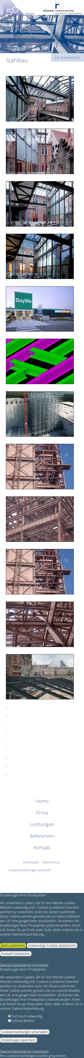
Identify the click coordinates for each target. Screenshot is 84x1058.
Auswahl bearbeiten (15, 953)
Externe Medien (23, 1020)
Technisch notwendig (26, 1016)
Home (42, 801)
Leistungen (42, 824)
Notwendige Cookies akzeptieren (52, 945)
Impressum (31, 862)
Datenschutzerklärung (15, 965)
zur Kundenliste (67, 57)
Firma (42, 812)
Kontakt (42, 847)
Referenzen (42, 835)
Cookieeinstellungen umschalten (24, 1032)
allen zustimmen (13, 945)
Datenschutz (51, 862)
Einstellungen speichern (18, 1040)
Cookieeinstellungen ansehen (29, 870)
